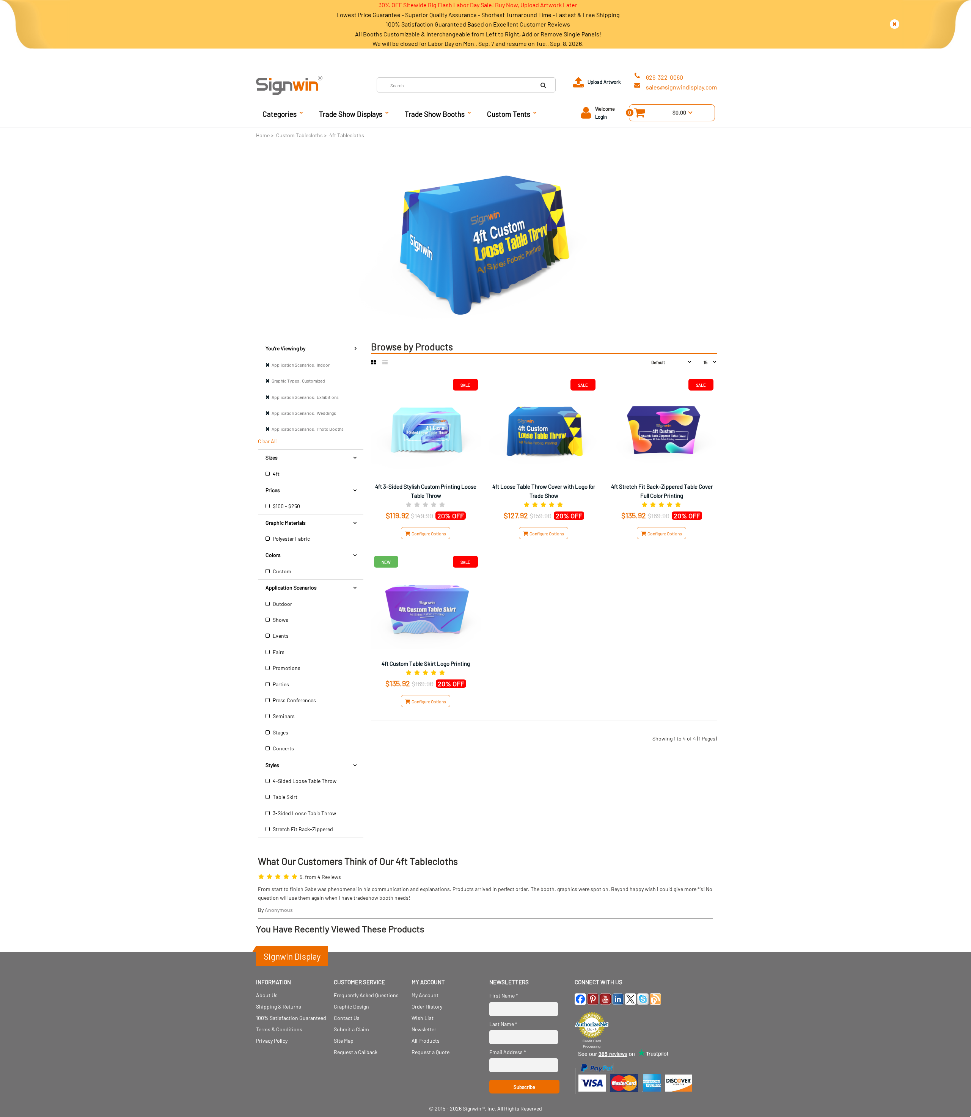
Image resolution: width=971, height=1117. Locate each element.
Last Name (503, 1024)
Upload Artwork (604, 82)
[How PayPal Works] (635, 1098)
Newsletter (424, 1029)
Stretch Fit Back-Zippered (302, 829)
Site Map (344, 1040)
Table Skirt (284, 797)
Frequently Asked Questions (366, 995)
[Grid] (373, 362)
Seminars (283, 716)
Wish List (423, 1018)
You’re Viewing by (285, 348)
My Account (425, 995)
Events (280, 635)
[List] (385, 362)
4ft (276, 474)
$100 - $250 (286, 506)
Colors (273, 555)
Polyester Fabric (291, 538)
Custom (281, 571)
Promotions (286, 668)
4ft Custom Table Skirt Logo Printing (426, 663)
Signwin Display (292, 956)
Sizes (272, 457)
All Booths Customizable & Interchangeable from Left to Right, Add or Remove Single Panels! (478, 34)
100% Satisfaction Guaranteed (291, 1018)
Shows (280, 620)
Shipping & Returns (278, 1006)
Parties (280, 684)
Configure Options (428, 533)
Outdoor (282, 604)
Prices (273, 490)
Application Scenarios (291, 587)
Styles (272, 765)
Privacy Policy (272, 1040)
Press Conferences (294, 700)
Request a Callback (355, 1052)
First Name (503, 995)
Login (601, 117)
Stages (280, 732)
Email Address (507, 1052)
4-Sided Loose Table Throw (304, 781)
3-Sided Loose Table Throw (304, 813)
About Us (267, 995)
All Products (426, 1040)
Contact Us (347, 1018)
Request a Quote (430, 1052)
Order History (427, 1006)
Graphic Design (351, 1006)
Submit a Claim (351, 1029)
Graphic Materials (286, 522)
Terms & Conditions (279, 1029)
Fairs (278, 652)
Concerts (283, 748)
